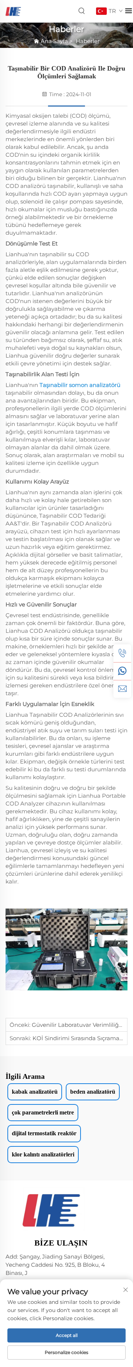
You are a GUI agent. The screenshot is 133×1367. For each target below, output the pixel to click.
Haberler (88, 41)
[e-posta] (122, 689)
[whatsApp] (122, 671)
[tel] (122, 653)
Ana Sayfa (54, 41)
